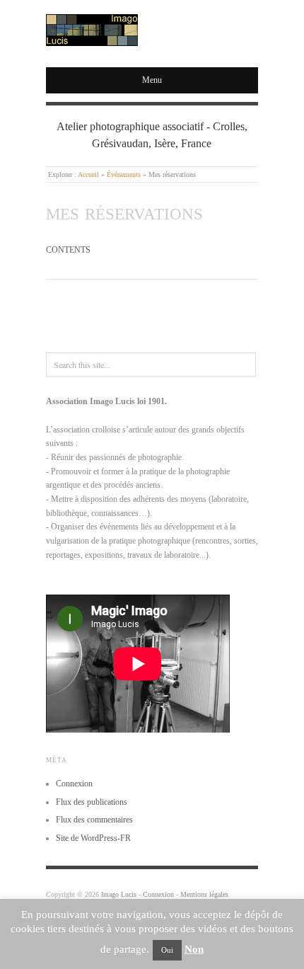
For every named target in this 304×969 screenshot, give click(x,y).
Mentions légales (204, 894)
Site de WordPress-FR (93, 838)
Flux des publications (91, 802)
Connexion (74, 784)
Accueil (88, 174)
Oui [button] (167, 950)
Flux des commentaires (94, 820)
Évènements (124, 174)
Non (194, 949)
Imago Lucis (118, 894)
